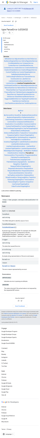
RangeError (16, 164)
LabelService (26, 79)
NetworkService (22, 88)
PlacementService (12, 90)
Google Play (4, 392)
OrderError (22, 153)
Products (9, 17)
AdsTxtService (32, 59)
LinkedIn (3, 360)
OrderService (32, 88)
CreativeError (9, 124)
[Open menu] (3, 2)
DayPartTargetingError (30, 128)
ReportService (11, 94)
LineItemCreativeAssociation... (16, 146)
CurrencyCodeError (30, 124)
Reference (33, 17)
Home (3, 17)
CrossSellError (19, 124)
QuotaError (31, 162)
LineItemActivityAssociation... (20, 144)
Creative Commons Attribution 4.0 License (14, 313)
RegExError (24, 164)
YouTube (4, 366)
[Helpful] (13, 21)
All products (4, 421)
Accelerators (5, 340)
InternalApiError (16, 139)
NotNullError (28, 151)
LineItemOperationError (28, 148)
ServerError (28, 173)
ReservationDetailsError (17, 173)
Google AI (4, 418)
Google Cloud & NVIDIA (8, 343)
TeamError (32, 177)
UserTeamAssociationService (14, 103)
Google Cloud (5, 389)
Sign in (36, 2)
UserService (25, 101)
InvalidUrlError (25, 139)
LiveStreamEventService (12, 85)
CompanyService (27, 63)
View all (3, 395)
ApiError (20, 111)
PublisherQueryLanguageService (26, 92)
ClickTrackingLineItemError (14, 119)
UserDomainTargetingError (20, 184)
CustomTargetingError (28, 126)
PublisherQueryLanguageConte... (20, 159)
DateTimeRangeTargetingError (13, 128)
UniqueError (29, 182)
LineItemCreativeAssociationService (21, 81)
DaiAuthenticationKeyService (20, 74)
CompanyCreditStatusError (25, 122)
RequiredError (28, 168)
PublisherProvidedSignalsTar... (21, 157)
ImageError (32, 137)
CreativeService (19, 68)
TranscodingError (13, 182)
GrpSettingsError (23, 137)
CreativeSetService (31, 68)
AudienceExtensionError (29, 115)
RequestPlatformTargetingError (21, 166)
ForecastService (29, 76)
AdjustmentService (21, 59)
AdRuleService (9, 59)
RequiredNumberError (15, 171)
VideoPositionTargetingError (20, 186)
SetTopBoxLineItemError (16, 175)
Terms (3, 429)
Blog (2, 351)
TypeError (22, 182)
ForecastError (32, 133)
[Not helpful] (15, 21)
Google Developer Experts (9, 337)
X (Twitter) (4, 363)
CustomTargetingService (27, 72)
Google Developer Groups (8, 334)
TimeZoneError (29, 180)
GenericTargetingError (27, 135)
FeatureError (24, 133)
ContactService (13, 65)
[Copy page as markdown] (9, 32)
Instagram (4, 357)
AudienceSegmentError (14, 117)
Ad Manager (22, 2)
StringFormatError (11, 177)
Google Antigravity (6, 386)
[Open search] (31, 2)
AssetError (18, 115)
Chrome (3, 377)
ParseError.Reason (8, 266)
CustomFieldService (12, 72)
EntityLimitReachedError (12, 133)
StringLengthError (23, 177)
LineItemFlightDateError (13, 148)
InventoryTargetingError (11, 142)
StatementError (29, 175)
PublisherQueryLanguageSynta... (17, 162)
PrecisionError (20, 155)
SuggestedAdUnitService (13, 99)
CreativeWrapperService (29, 70)
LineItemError (30, 146)
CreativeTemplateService (12, 70)
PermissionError (9, 155)
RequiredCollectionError (16, 168)
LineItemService (11, 83)
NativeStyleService (11, 88)
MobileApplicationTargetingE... (13, 151)
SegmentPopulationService (25, 94)
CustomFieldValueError (13, 126)
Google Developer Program (9, 331)
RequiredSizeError (28, 171)
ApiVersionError (9, 115)
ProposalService (9, 92)
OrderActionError (13, 153)
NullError (35, 151)
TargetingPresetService (29, 99)
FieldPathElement (8, 227)
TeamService (16, 101)
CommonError (11, 122)
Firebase (4, 380)
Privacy (9, 429)
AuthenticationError (28, 117)
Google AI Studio (6, 383)
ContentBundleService (26, 65)
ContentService (9, 68)
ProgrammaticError (31, 155)
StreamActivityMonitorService (24, 96)
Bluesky (3, 354)
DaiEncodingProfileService (15, 76)
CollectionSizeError (29, 119)
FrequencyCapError (13, 135)
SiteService (11, 96)
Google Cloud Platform (8, 416)
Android (3, 374)
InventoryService (16, 79)
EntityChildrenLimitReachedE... (20, 131)
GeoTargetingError (11, 137)
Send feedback (8, 25)
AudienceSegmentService (12, 61)
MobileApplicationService (28, 85)
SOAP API (26, 17)
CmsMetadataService (15, 63)
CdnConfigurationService (29, 61)
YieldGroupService (30, 103)
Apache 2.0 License (17, 315)
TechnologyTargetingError (15, 180)
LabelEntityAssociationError (28, 142)
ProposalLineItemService (27, 90)
